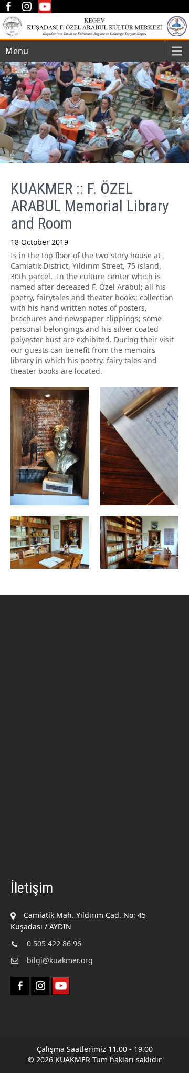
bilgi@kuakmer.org (60, 960)
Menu (16, 51)
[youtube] (44, 6)
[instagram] (26, 6)
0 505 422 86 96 (54, 943)
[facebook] (8, 6)
